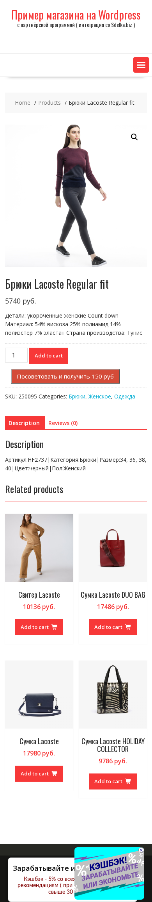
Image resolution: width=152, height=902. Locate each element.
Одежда (124, 396)
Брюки (77, 396)
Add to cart (49, 355)
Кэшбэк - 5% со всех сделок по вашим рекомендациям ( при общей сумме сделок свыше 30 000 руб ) (73, 886)
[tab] (24, 423)
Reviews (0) (63, 423)
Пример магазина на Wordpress (76, 15)
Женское (99, 396)
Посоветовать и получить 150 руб (65, 376)
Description (24, 423)
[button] (141, 65)
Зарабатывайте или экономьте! (70, 868)
